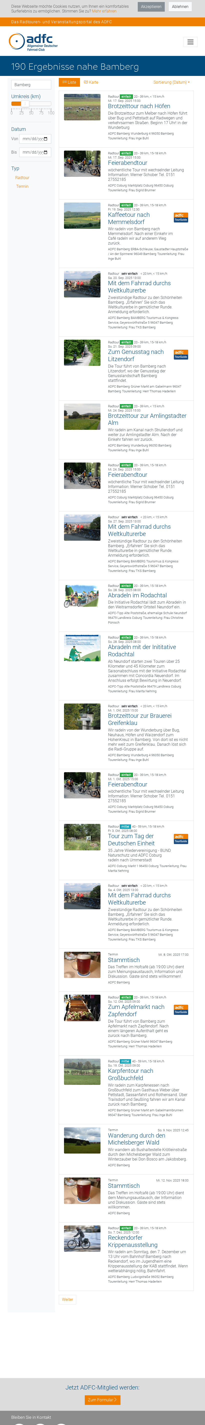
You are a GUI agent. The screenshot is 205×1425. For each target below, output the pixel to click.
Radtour (22, 177)
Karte (93, 82)
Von (13, 138)
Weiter (67, 1299)
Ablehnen (180, 6)
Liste (71, 82)
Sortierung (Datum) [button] (170, 82)
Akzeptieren (151, 6)
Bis (13, 152)
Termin (22, 186)
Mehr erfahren (104, 11)
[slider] (25, 103)
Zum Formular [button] (100, 1400)
